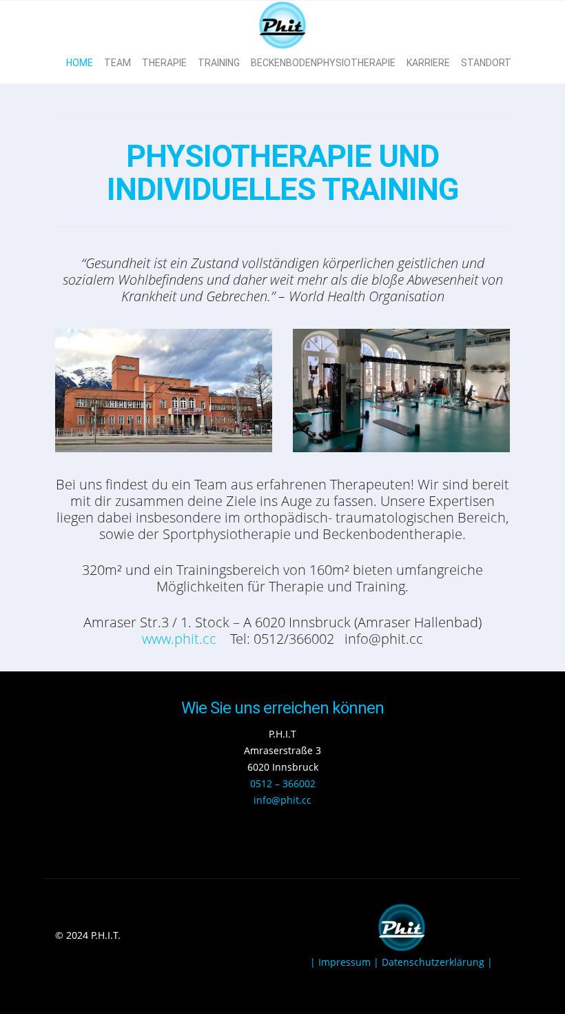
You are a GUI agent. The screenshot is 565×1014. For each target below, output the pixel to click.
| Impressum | (346, 962)
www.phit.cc (179, 638)
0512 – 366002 (283, 783)
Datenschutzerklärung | (437, 962)
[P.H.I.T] (282, 21)
